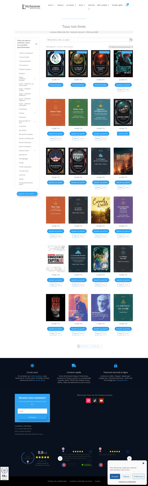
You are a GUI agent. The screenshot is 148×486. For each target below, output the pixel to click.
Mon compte (102, 5)
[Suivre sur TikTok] (94, 400)
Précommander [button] (56, 85)
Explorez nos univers (26, 194)
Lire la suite (123, 133)
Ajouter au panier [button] (55, 182)
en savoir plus (38, 380)
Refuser (126, 476)
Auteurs (60, 5)
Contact (97, 481)
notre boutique (36, 376)
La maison (70, 5)
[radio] (120, 89)
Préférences (138, 476)
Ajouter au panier (123, 85)
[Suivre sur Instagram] (88, 400)
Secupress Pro (121, 380)
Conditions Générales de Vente (80, 481)
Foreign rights (117, 5)
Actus (81, 5)
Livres (50, 5)
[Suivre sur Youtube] (101, 400)
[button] (143, 463)
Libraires (91, 5)
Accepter (115, 476)
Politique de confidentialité (127, 482)
